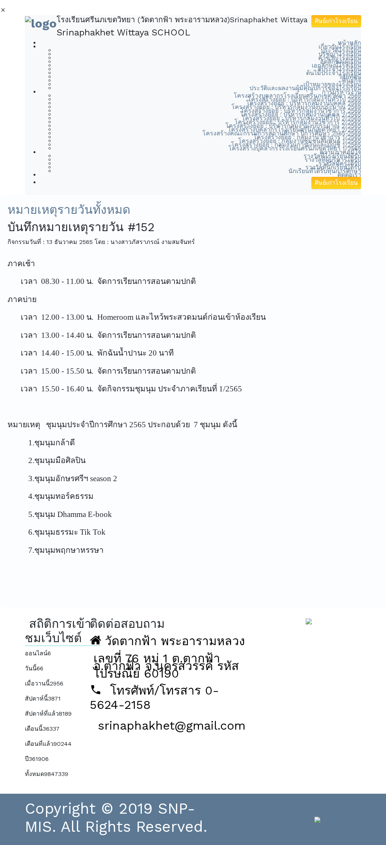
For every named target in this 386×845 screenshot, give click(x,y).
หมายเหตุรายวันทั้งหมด (69, 209)
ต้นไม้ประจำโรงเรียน (333, 73)
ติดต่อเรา (349, 174)
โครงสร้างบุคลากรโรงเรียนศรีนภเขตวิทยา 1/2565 (294, 148)
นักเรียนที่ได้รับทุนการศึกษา (324, 171)
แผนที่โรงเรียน (265, 819)
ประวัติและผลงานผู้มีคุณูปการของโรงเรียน (305, 88)
